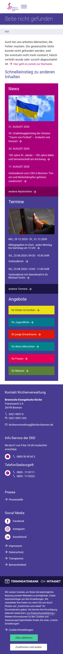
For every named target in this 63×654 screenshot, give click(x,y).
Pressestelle (16, 499)
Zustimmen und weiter (28, 647)
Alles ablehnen (24, 637)
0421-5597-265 (17, 418)
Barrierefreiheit (17, 564)
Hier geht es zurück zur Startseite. (33, 64)
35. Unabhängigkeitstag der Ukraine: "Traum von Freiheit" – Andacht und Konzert (29, 137)
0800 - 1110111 (26, 472)
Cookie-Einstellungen (21, 629)
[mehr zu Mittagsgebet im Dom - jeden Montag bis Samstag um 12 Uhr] (31, 221)
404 (7, 31)
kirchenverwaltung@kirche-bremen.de (31, 424)
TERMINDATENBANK (25, 581)
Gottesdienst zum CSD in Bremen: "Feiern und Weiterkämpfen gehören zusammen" (31, 177)
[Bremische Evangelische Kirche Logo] (13, 6)
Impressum (15, 545)
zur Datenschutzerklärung (40, 613)
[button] (24, 7)
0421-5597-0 (16, 414)
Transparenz (16, 558)
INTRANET (54, 581)
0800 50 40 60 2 (26, 456)
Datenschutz (16, 552)
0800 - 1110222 (26, 476)
